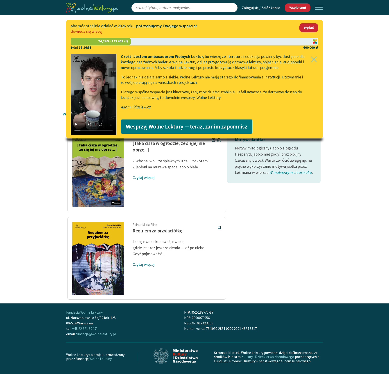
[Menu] (319, 8)
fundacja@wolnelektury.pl (96, 334)
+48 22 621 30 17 (84, 328)
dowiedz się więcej (86, 31)
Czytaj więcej (143, 177)
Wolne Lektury (100, 358)
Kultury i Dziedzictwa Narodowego (267, 356)
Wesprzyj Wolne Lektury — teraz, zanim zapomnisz (186, 126)
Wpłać (309, 27)
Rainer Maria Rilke (145, 225)
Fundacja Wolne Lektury (84, 312)
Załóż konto (270, 7)
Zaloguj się (250, 7)
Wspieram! (297, 7)
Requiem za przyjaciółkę (157, 231)
